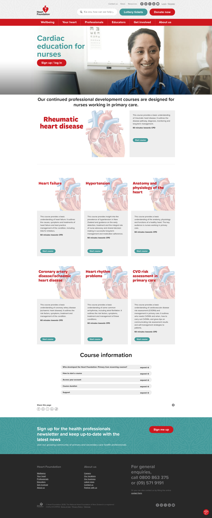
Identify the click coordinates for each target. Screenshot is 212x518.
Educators (119, 22)
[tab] (106, 367)
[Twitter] (47, 409)
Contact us (113, 4)
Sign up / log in (51, 63)
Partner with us (90, 487)
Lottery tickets (133, 12)
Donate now (162, 12)
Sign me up (161, 429)
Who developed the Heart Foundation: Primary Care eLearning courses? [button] (95, 367)
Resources (132, 4)
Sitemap (87, 507)
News (122, 4)
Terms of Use (66, 507)
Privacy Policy (77, 507)
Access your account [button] (72, 380)
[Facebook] (38, 409)
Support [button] (66, 392)
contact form (136, 493)
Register (171, 4)
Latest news (89, 482)
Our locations (90, 476)
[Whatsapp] (43, 409)
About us (165, 22)
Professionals (94, 22)
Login (164, 4)
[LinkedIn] (52, 409)
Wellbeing (47, 22)
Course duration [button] (70, 386)
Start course (140, 140)
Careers (87, 473)
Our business (90, 479)
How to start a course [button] (72, 373)
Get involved (142, 22)
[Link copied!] (56, 409)
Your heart (69, 22)
